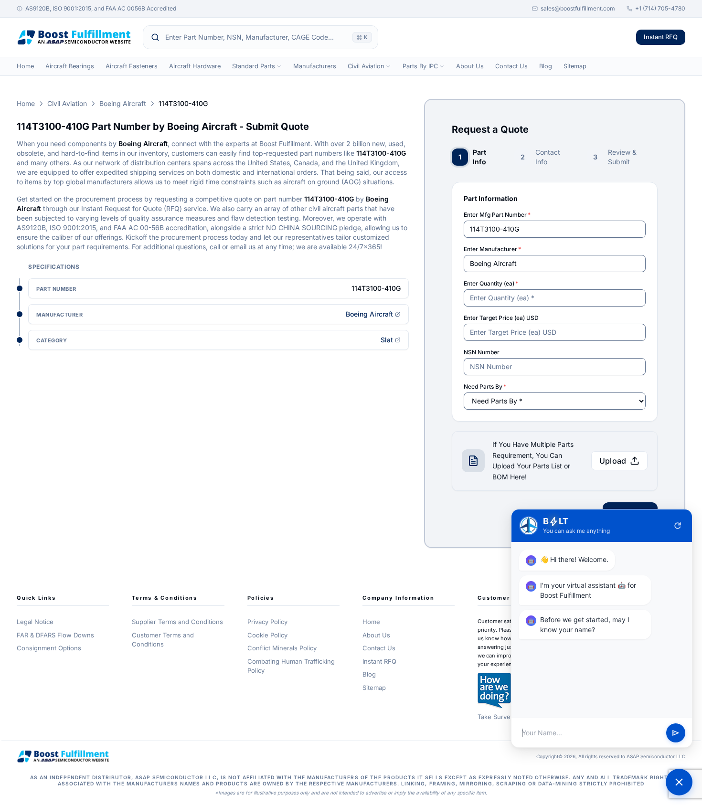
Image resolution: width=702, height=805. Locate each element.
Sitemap (575, 66)
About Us (470, 66)
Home (25, 66)
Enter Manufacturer (492, 249)
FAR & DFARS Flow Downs (55, 635)
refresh (677, 525)
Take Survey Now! (505, 716)
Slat (387, 340)
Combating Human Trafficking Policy (291, 666)
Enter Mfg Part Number (497, 214)
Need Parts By (485, 386)
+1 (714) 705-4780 (660, 8)
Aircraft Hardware (195, 66)
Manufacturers (314, 66)
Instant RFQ (661, 37)
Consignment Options (49, 648)
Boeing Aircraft (122, 103)
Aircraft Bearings (69, 66)
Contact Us (511, 66)
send (675, 733)
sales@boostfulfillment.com (578, 8)
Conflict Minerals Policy (282, 648)
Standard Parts (253, 66)
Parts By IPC (420, 66)
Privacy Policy (267, 621)
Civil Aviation (366, 66)
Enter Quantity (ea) (491, 283)
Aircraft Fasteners (132, 66)
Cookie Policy (267, 635)
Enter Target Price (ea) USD (501, 317)
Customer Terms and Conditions (163, 639)
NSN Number (482, 352)
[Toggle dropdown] (279, 66)
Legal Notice (35, 621)
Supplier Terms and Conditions (177, 621)
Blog (545, 66)
